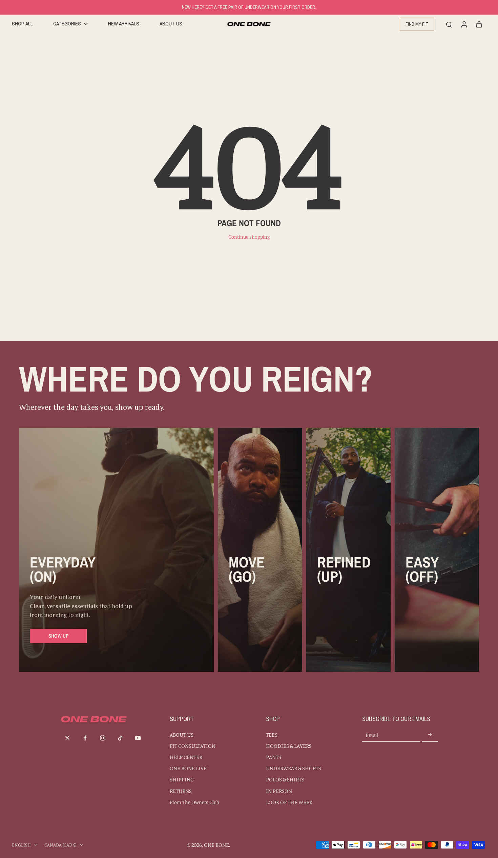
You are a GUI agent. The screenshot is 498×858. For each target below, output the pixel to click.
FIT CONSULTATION (192, 745)
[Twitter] (67, 738)
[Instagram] (102, 738)
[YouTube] (137, 738)
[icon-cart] (478, 24)
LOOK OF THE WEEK (289, 802)
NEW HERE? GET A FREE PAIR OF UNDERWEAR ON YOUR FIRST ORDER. (249, 7)
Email (372, 735)
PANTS (273, 757)
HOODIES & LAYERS (289, 745)
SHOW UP (58, 635)
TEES (271, 734)
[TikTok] (120, 738)
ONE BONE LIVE (188, 768)
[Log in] (463, 24)
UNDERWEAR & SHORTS (293, 768)
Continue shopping (249, 236)
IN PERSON (279, 790)
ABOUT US (181, 734)
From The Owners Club (194, 802)
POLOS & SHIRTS (285, 779)
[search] (448, 24)
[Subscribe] (430, 735)
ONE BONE (216, 844)
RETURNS (181, 790)
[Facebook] (85, 738)
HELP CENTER (186, 757)
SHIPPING (182, 779)
